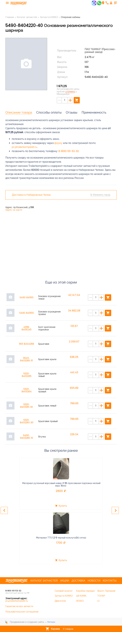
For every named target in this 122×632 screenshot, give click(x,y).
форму (58, 143)
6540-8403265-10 (26, 359)
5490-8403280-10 (26, 436)
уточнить (70, 91)
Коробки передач (85, 591)
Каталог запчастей (27, 17)
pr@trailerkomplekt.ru (24, 147)
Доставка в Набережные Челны (31, 194)
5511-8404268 (26, 344)
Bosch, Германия (106, 591)
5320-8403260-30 (26, 421)
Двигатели (60, 601)
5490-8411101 (26, 297)
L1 (98, 601)
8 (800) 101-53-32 (68, 151)
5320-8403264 (27, 390)
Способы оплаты (49, 112)
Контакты (110, 580)
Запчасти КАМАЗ (49, 17)
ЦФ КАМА (81, 596)
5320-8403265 (26, 374)
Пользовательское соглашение (21, 611)
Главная (9, 17)
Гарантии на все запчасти (19, 606)
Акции (64, 580)
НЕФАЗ (80, 601)
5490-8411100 (26, 313)
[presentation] (4, 510)
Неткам (51, 622)
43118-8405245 (26, 328)
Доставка (78, 580)
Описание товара (18, 112)
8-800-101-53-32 (13, 590)
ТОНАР (101, 596)
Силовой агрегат (64, 591)
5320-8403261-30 (26, 405)
